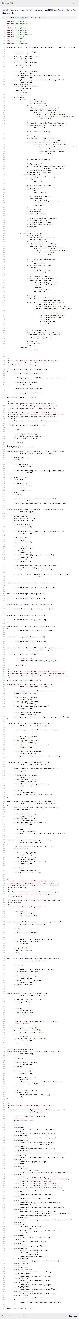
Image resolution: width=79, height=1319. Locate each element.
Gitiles (12, 1316)
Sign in (75, 3)
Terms (24, 1316)
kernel (5, 10)
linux (22, 10)
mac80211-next (50, 10)
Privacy (18, 1316)
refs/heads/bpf (66, 10)
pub (11, 10)
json (75, 1316)
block (4, 13)
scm (16, 10)
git (34, 10)
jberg (40, 10)
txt (70, 1316)
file (44, 18)
